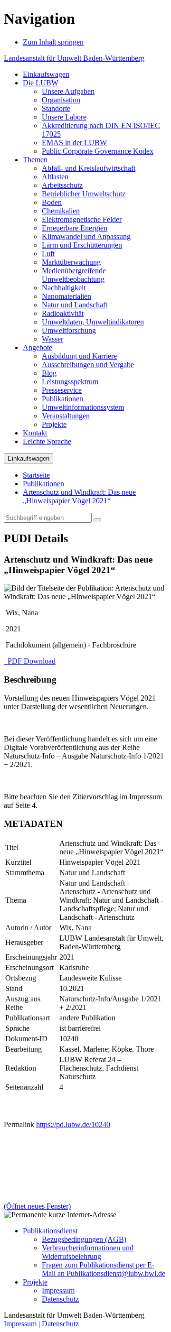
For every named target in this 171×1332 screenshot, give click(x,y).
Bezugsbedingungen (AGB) (84, 1239)
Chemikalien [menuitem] (61, 211)
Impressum (58, 1290)
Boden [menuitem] (52, 202)
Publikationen (43, 484)
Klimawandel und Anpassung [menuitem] (86, 236)
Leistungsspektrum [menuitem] (70, 382)
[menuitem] (46, 74)
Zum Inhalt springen (53, 42)
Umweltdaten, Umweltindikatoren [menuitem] (93, 322)
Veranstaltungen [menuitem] (66, 416)
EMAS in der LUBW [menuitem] (74, 143)
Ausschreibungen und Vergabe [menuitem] (88, 365)
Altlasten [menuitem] (55, 177)
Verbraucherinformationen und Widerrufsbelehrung (87, 1252)
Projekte (35, 1282)
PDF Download (31, 661)
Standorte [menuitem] (56, 108)
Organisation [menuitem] (61, 100)
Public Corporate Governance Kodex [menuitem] (97, 151)
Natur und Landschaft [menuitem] (74, 305)
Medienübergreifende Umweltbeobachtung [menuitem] (74, 275)
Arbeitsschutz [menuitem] (62, 185)
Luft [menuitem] (48, 254)
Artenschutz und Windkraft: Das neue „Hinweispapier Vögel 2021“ (79, 496)
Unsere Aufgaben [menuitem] (68, 91)
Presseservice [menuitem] (62, 390)
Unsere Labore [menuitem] (64, 117)
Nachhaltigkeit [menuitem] (64, 288)
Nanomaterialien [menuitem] (66, 296)
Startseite (36, 475)
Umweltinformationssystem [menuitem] (83, 407)
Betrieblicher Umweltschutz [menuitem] (83, 194)
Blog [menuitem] (49, 373)
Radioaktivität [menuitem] (63, 313)
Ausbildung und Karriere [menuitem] (79, 356)
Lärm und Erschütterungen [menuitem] (82, 245)
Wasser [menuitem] (52, 339)
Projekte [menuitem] (54, 424)
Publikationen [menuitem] (62, 399)
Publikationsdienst (50, 1231)
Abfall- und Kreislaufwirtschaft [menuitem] (88, 168)
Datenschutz (60, 1299)
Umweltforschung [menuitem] (69, 330)
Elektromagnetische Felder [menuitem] (82, 219)
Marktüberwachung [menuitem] (71, 262)
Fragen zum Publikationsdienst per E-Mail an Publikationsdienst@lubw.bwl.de (103, 1269)
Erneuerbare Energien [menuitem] (74, 228)
